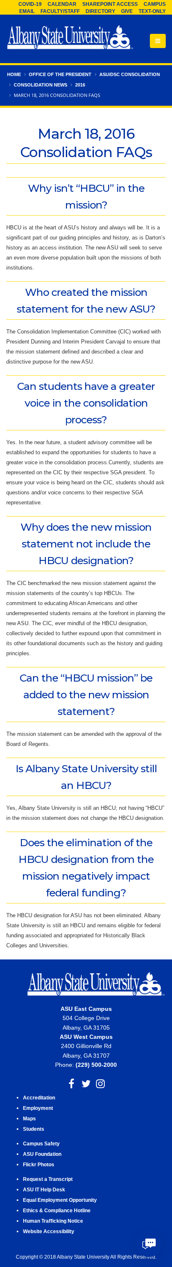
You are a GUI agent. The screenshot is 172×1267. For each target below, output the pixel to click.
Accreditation (39, 1097)
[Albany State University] (70, 38)
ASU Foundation (42, 1154)
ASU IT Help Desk (44, 1189)
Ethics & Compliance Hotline (57, 1210)
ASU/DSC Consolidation (129, 74)
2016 (80, 84)
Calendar (62, 4)
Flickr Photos (38, 1164)
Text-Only (152, 11)
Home (14, 74)
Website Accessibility (49, 1231)
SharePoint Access (110, 4)
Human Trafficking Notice (53, 1221)
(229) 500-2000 (96, 1064)
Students (33, 1129)
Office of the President (60, 74)
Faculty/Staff (60, 11)
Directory (100, 11)
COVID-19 (30, 4)
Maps (29, 1118)
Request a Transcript (48, 1179)
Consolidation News (40, 84)
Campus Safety (41, 1143)
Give (127, 11)
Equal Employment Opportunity (60, 1200)
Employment (38, 1108)
